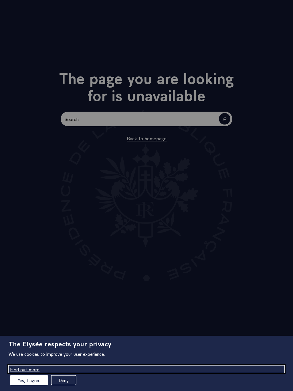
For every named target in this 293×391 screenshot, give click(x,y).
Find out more (24, 369)
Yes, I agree (29, 380)
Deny (64, 380)
